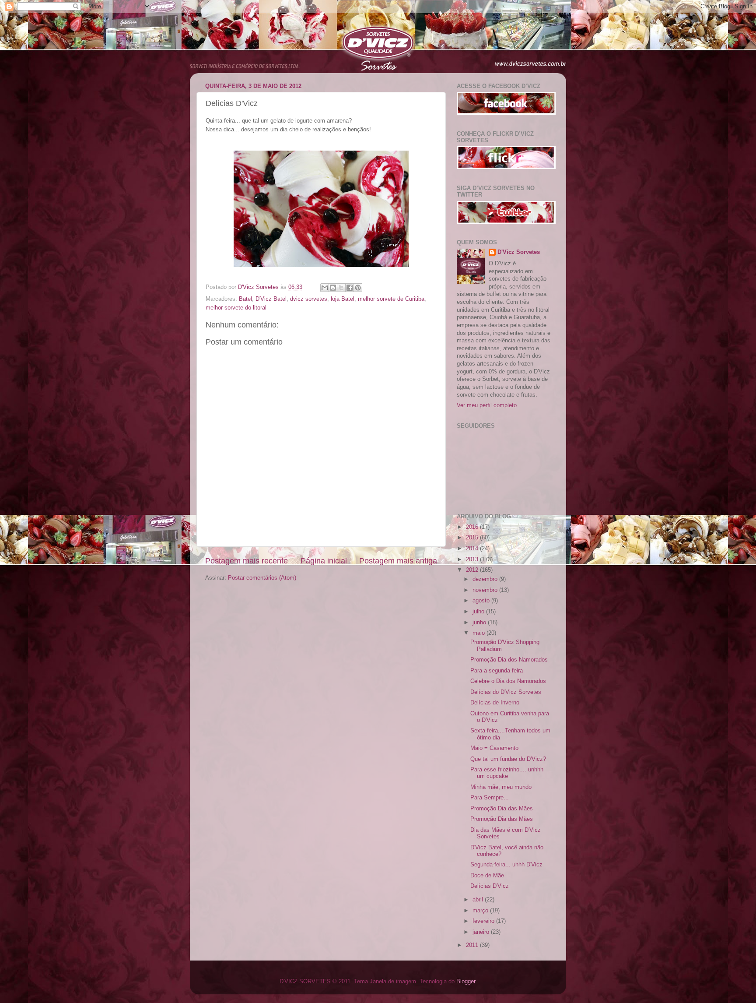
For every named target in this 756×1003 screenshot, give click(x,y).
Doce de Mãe (487, 876)
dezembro (485, 579)
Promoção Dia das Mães (501, 809)
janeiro (481, 932)
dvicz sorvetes (308, 299)
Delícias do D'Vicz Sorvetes (505, 692)
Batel (245, 299)
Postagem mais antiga (398, 560)
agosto (481, 601)
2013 (473, 559)
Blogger (465, 981)
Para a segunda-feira (496, 671)
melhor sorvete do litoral (236, 308)
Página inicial (324, 560)
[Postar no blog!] (333, 287)
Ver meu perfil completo (487, 405)
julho (479, 612)
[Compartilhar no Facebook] (349, 287)
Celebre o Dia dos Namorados (508, 681)
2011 (473, 945)
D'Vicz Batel (271, 299)
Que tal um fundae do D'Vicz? (508, 759)
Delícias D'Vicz (489, 886)
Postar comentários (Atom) (262, 578)
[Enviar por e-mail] (324, 287)
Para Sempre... (489, 798)
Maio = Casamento (494, 748)
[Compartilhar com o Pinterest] (358, 287)
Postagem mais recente (246, 560)
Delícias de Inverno (494, 703)
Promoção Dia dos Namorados (509, 660)
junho (480, 622)
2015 (473, 538)
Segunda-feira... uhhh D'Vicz (506, 865)
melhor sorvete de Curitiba (391, 299)
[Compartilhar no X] (341, 287)
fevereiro (484, 921)
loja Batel (342, 299)
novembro (485, 590)
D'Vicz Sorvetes (518, 252)
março (481, 911)
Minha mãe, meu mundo (501, 787)
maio (479, 633)
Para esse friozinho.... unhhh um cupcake (506, 773)
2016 (473, 527)
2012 (473, 570)
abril (478, 900)
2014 (473, 548)
